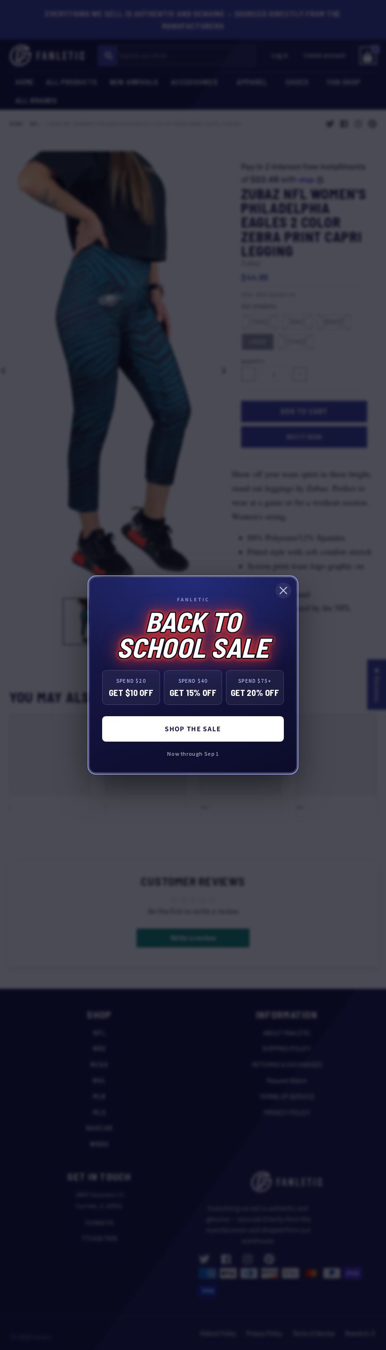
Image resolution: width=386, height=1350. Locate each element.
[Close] (283, 590)
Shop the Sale (193, 728)
